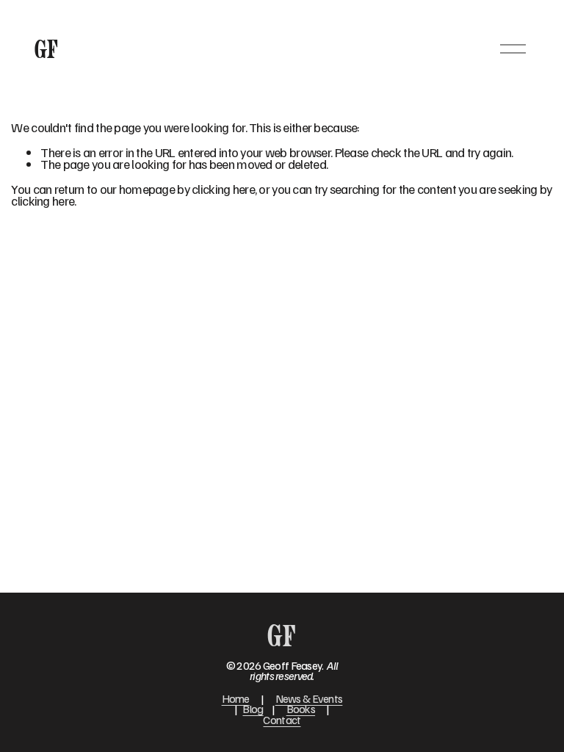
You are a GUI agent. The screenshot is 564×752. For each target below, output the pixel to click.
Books (300, 709)
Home (236, 698)
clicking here (223, 189)
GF (46, 49)
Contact (281, 720)
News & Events (309, 698)
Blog (252, 709)
